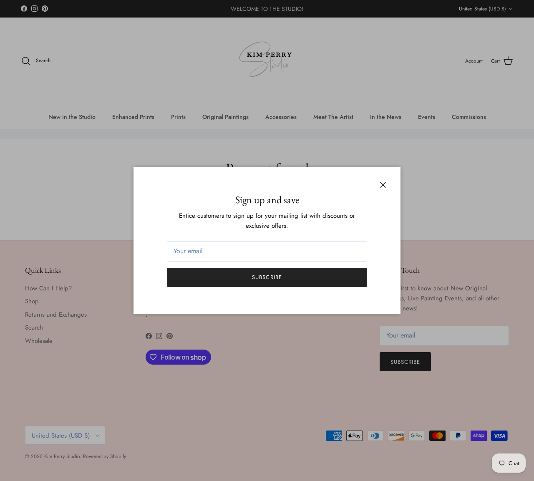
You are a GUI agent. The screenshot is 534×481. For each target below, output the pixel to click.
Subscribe (267, 277)
